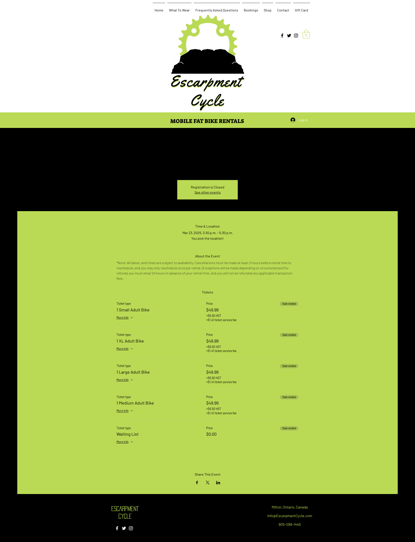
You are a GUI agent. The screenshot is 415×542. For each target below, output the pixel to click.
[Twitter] (289, 35)
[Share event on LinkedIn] (218, 482)
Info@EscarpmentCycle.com (289, 515)
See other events (208, 192)
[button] (306, 34)
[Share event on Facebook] (197, 482)
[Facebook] (282, 35)
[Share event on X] (208, 482)
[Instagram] (296, 35)
